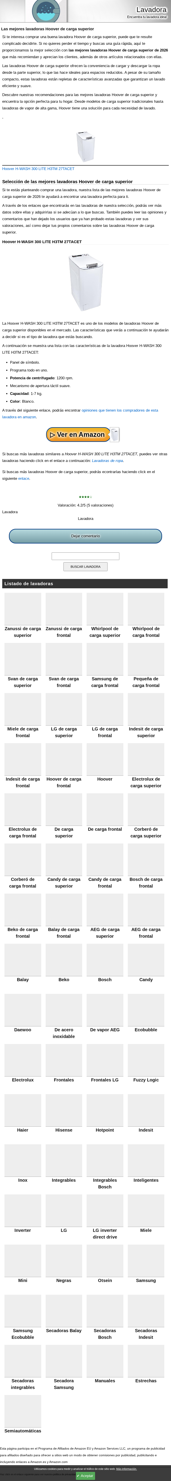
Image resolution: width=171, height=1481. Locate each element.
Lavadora (151, 10)
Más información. (126, 1469)
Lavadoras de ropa (107, 461)
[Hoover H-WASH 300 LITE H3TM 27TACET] (85, 147)
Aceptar (87, 1476)
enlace (23, 478)
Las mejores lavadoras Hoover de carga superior (47, 29)
